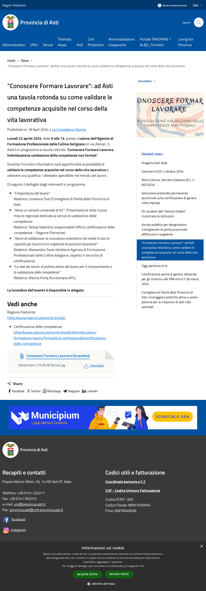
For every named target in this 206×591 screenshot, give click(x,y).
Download (97, 365)
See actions (145, 81)
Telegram (73, 391)
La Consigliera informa (69, 129)
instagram (18, 530)
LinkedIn (92, 391)
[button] (102, 583)
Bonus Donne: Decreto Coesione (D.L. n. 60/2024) (168, 182)
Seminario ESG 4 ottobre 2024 (162, 171)
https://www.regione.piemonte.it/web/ (36, 317)
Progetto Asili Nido (154, 162)
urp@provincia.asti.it (29, 504)
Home (11, 60)
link (142, 566)
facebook (18, 519)
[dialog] (103, 566)
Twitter (36, 391)
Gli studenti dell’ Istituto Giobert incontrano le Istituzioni (163, 214)
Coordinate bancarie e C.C (125, 481)
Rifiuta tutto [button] (119, 574)
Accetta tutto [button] (87, 574)
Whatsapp (54, 391)
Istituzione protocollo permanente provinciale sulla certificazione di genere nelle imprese (169, 198)
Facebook (18, 391)
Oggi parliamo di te (154, 265)
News (25, 60)
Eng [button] (195, 5)
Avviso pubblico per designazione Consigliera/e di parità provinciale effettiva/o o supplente (164, 229)
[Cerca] (199, 22)
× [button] (201, 546)
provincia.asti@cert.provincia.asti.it (36, 510)
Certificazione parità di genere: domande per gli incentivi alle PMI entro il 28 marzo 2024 (170, 279)
